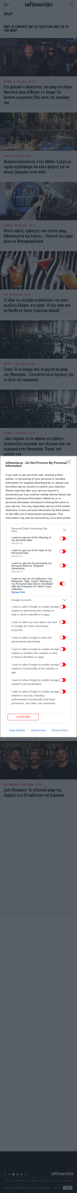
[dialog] (38, 596)
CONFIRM (23, 717)
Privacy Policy (60, 730)
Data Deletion (17, 730)
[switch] (63, 538)
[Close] (69, 463)
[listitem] (38, 529)
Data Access (38, 730)
